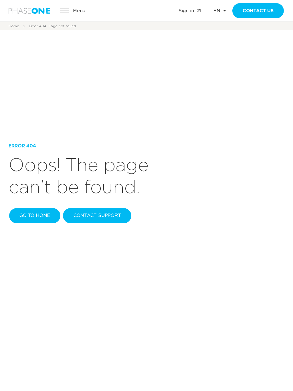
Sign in (186, 10)
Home (14, 26)
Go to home (34, 215)
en (216, 11)
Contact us (258, 10)
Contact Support (97, 215)
